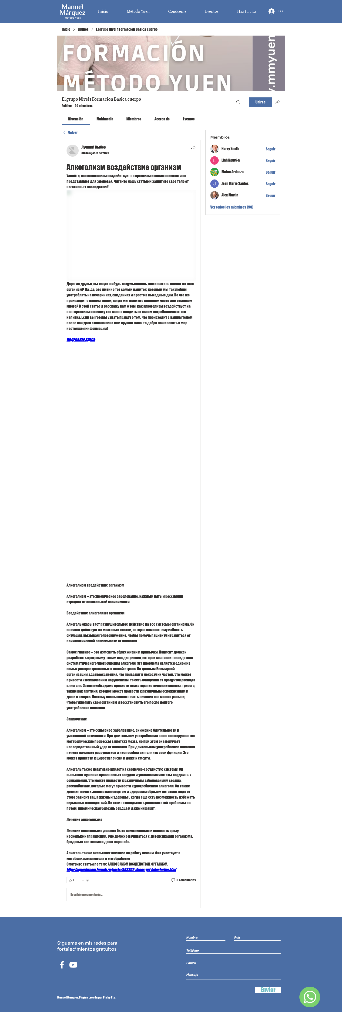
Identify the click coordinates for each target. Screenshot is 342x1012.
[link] (75, 119)
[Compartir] (193, 147)
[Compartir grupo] (277, 102)
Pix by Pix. (109, 997)
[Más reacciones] (85, 880)
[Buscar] (238, 102)
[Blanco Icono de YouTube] (73, 965)
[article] (131, 524)
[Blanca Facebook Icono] (62, 965)
